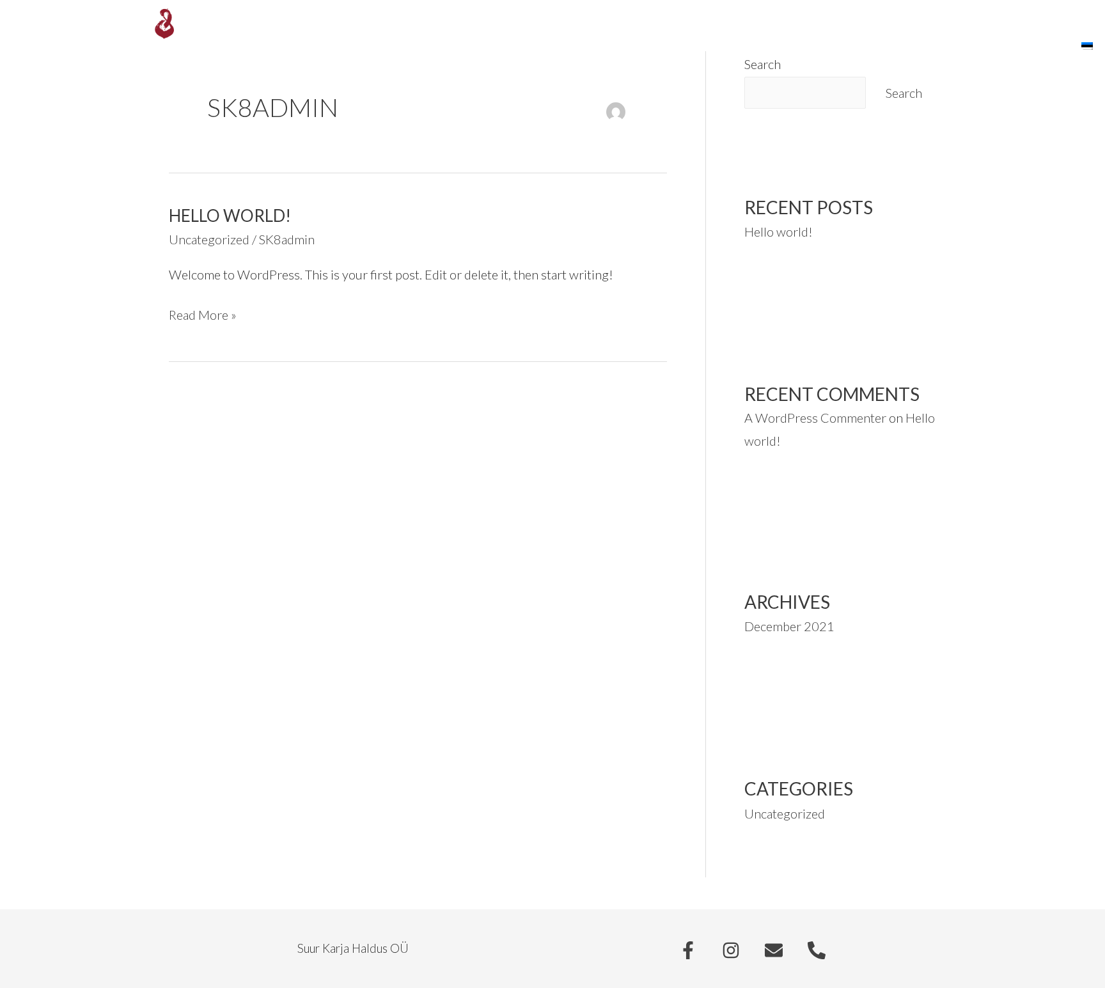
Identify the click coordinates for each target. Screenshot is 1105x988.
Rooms (752, 47)
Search (904, 92)
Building (973, 47)
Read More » (203, 313)
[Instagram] (731, 950)
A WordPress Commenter (815, 417)
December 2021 (789, 626)
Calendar (1036, 47)
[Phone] (817, 950)
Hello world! (230, 215)
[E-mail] (774, 950)
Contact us (816, 47)
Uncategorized (209, 239)
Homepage (691, 47)
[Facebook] (688, 950)
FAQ (928, 47)
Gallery (884, 47)
